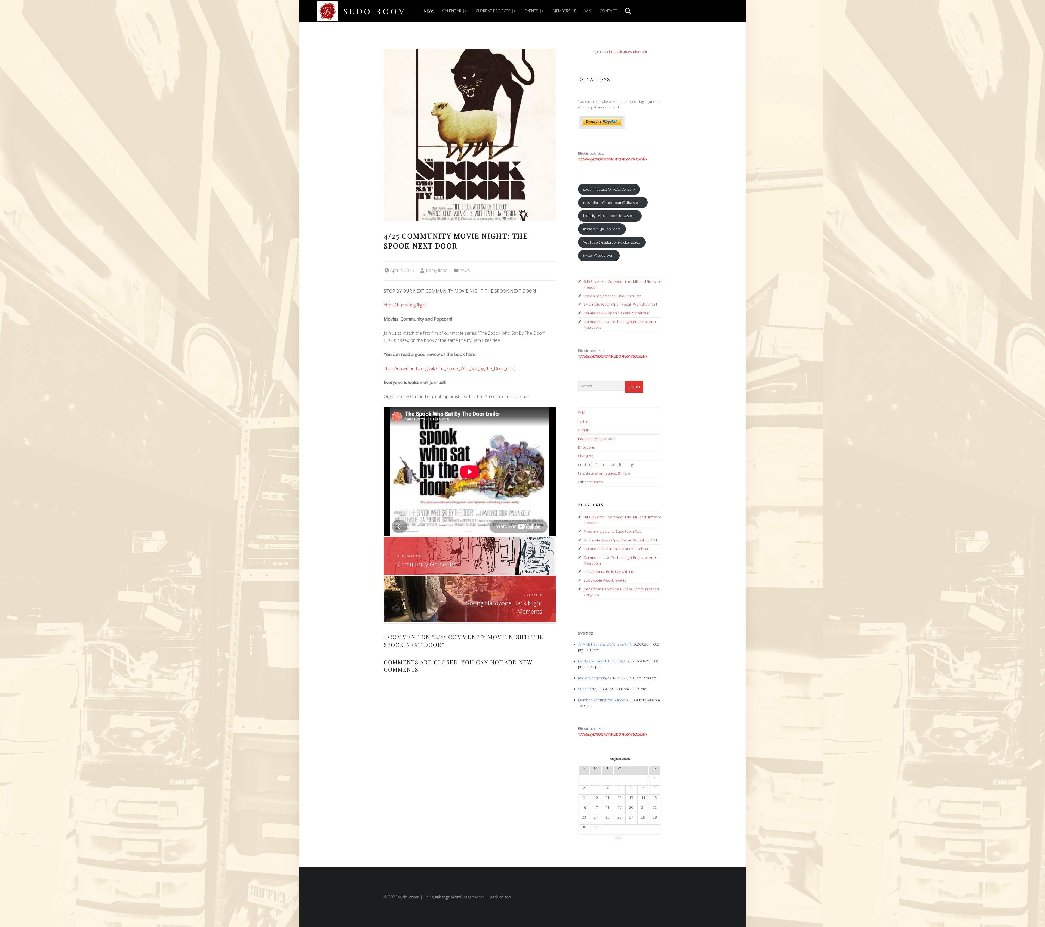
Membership (564, 10)
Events (531, 10)
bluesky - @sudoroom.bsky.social (609, 215)
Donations (594, 79)
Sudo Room (375, 11)
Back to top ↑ (502, 897)
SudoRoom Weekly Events (605, 580)
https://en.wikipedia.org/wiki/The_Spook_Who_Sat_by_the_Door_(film (449, 368)
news (465, 270)
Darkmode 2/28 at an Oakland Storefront (616, 313)
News (428, 10)
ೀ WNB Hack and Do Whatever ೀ (605, 644)
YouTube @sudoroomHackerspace (611, 242)
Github (583, 429)
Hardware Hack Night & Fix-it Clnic (605, 661)
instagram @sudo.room (601, 229)
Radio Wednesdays (593, 677)
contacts (596, 481)
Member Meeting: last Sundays (603, 699)
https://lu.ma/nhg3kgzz (405, 305)
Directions (586, 447)
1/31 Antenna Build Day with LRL (609, 571)
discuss (592, 473)
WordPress (461, 897)
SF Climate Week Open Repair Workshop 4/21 (620, 304)
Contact (608, 10)
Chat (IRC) (585, 455)
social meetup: (608, 189)
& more (624, 473)
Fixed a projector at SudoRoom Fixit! (612, 295)
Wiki (588, 10)
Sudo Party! (587, 688)
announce (607, 473)
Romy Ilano (437, 270)
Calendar (451, 10)
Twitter (583, 421)
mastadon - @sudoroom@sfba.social (612, 202)
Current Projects (493, 10)
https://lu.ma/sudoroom (628, 51)
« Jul (618, 837)
